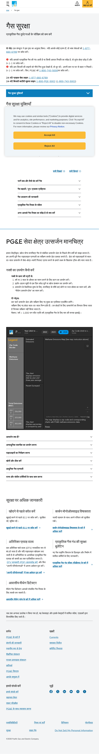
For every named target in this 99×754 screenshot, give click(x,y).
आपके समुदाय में (12, 676)
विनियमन (64, 722)
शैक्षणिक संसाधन (13, 654)
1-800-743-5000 (48, 70)
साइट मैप (32, 730)
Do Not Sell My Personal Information (74, 730)
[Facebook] (51, 691)
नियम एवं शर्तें (39, 722)
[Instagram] (78, 691)
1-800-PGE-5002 (45, 81)
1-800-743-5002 (66, 81)
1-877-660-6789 (38, 77)
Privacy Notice (57, 127)
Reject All (49, 146)
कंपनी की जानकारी (14, 642)
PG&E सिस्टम (12, 671)
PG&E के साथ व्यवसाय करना (18, 708)
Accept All (49, 135)
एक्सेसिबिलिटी (12, 722)
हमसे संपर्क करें (12, 691)
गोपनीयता (89, 722)
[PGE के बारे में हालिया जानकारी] (84, 691)
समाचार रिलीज (56, 642)
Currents (54, 637)
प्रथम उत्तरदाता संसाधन (16, 659)
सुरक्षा (8, 730)
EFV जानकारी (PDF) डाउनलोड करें (22, 562)
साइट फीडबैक (12, 703)
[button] (7, 3)
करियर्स (9, 665)
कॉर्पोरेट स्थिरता (56, 648)
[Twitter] (58, 691)
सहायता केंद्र (11, 697)
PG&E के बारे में (13, 637)
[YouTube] (71, 691)
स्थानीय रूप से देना (14, 648)
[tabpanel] (49, 162)
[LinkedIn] (64, 691)
